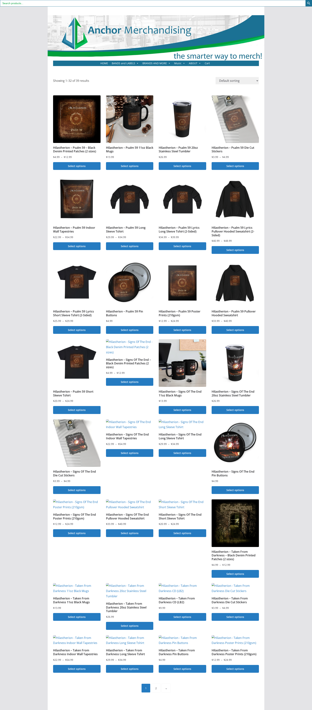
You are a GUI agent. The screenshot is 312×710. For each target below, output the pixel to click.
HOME (104, 63)
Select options (77, 166)
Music (177, 63)
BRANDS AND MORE (154, 63)
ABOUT (193, 63)
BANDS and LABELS (123, 63)
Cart (207, 63)
